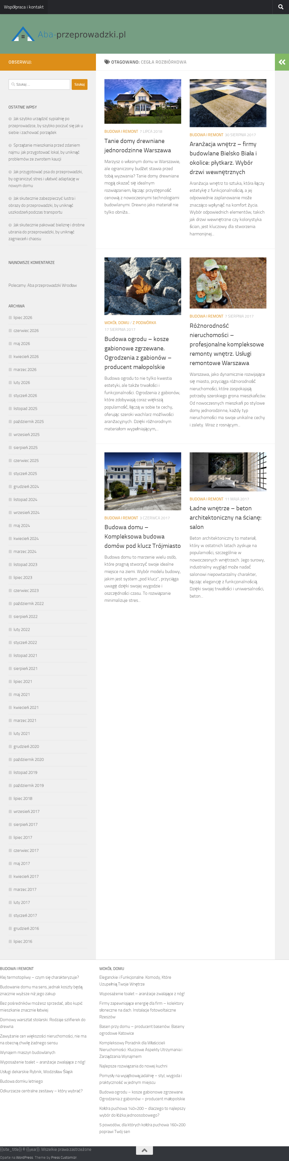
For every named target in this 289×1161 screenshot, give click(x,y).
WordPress (24, 1157)
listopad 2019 (25, 772)
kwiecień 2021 (26, 707)
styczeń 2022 (25, 642)
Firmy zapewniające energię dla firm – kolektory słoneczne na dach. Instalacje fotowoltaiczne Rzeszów (141, 1010)
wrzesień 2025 (27, 434)
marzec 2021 (25, 720)
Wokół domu (116, 322)
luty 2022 (22, 629)
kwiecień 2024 (26, 538)
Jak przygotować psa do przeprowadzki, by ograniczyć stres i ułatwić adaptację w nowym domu (45, 178)
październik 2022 (29, 603)
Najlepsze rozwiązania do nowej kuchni (133, 1066)
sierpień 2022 (26, 616)
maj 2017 (22, 863)
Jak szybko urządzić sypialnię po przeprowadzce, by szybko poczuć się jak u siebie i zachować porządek (45, 125)
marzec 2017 (25, 889)
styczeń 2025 (25, 473)
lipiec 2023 (23, 577)
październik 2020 (29, 759)
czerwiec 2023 (26, 590)
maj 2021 (22, 694)
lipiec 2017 (23, 837)
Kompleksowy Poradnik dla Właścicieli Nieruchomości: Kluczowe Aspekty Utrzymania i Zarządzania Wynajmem (140, 1049)
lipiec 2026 (23, 317)
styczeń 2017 (25, 915)
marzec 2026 (25, 369)
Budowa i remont (121, 131)
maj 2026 (22, 343)
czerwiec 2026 (26, 330)
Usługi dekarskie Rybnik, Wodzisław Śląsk (36, 1071)
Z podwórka (144, 322)
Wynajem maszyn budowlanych (27, 1052)
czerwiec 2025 (26, 460)
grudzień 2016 (26, 928)
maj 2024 (22, 525)
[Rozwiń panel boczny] (282, 62)
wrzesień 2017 (27, 811)
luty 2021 (22, 733)
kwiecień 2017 (26, 876)
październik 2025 (29, 421)
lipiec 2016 (23, 941)
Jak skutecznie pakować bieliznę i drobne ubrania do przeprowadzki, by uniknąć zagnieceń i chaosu (46, 231)
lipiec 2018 (23, 798)
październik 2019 (29, 785)
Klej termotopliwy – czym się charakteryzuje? (39, 977)
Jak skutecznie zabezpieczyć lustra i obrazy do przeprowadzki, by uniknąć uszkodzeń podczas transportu (41, 205)
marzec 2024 (25, 551)
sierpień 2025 (26, 447)
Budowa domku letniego (21, 1081)
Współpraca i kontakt (24, 7)
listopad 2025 (25, 408)
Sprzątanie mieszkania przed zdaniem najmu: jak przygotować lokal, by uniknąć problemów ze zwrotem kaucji (44, 152)
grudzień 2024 (26, 486)
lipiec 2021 (23, 681)
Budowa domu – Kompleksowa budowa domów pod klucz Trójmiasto (142, 537)
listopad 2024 (25, 499)
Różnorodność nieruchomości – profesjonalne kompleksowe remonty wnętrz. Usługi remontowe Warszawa (227, 344)
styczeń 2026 (25, 395)
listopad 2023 (25, 564)
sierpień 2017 (26, 824)
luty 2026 (22, 382)
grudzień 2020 (26, 746)
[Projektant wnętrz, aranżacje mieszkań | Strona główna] (68, 33)
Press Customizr (63, 1157)
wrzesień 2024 (27, 512)
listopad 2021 (25, 655)
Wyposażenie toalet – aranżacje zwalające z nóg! (43, 1062)
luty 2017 (22, 902)
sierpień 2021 (26, 668)
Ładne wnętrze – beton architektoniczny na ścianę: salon (226, 518)
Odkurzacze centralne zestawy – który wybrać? (41, 1090)
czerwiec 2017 (26, 850)
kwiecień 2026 (26, 356)
